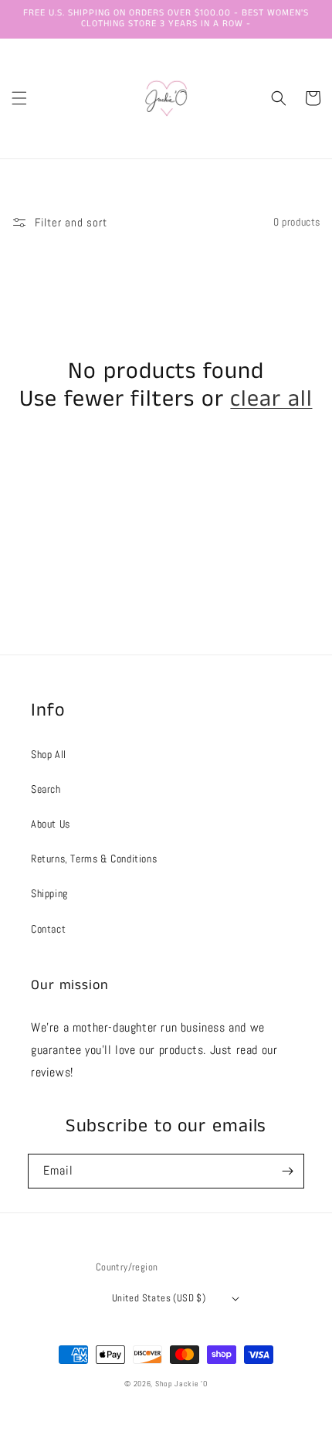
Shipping (49, 893)
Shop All (48, 754)
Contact (48, 929)
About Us (50, 824)
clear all (271, 399)
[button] (19, 98)
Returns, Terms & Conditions (94, 858)
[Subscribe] (287, 1171)
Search (46, 789)
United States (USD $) (158, 1297)
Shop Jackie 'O (181, 1384)
